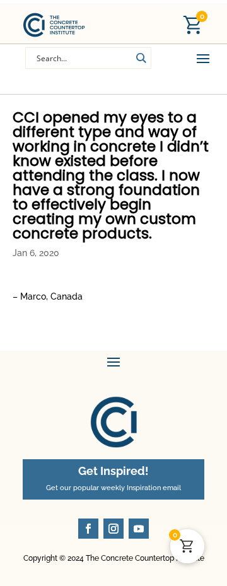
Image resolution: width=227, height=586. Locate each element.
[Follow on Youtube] (139, 529)
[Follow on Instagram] (113, 529)
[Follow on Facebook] (88, 529)
